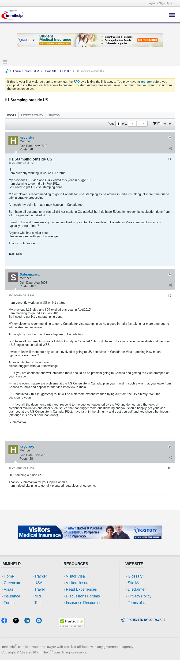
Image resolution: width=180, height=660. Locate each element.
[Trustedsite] (72, 626)
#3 (169, 468)
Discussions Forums (83, 596)
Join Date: (27, 146)
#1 (169, 158)
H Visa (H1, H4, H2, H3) (57, 71)
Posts (11, 115)
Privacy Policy (139, 596)
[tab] (12, 115)
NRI (37, 596)
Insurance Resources (83, 603)
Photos (54, 115)
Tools (38, 603)
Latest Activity (32, 115)
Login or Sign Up (158, 3)
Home (9, 576)
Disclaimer (137, 589)
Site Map (135, 583)
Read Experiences (81, 589)
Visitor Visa (75, 576)
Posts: (24, 149)
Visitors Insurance (81, 583)
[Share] (170, 148)
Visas (8, 589)
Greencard (12, 583)
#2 (169, 295)
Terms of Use (139, 603)
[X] (18, 621)
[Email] (41, 621)
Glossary (135, 576)
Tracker (40, 576)
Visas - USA (32, 71)
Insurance (12, 596)
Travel (39, 589)
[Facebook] (7, 621)
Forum (17, 71)
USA (38, 583)
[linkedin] (30, 621)
